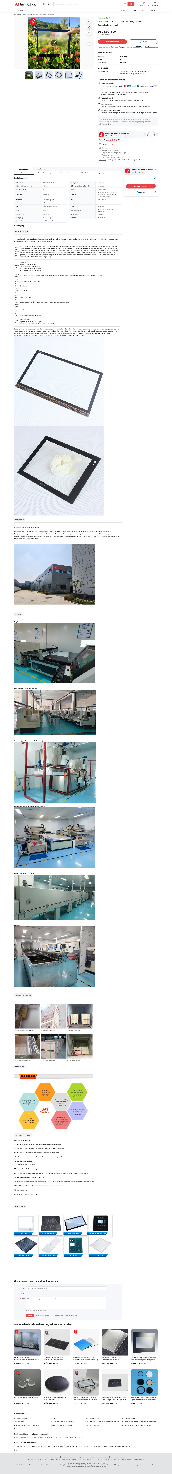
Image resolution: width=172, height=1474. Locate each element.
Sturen (30, 1315)
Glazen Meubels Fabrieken (55, 1446)
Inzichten (122, 1457)
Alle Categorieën (22, 10)
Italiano (74, 1459)
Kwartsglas (53, 1418)
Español (44, 1459)
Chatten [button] (144, 42)
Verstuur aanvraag (112, 42)
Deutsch (80, 1459)
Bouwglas (43, 14)
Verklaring (56, 1457)
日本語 (106, 1459)
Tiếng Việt (129, 1459)
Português (51, 1459)
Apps (142, 10)
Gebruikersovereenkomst (68, 1457)
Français (58, 1459)
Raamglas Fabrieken (73, 1446)
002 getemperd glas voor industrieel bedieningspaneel (102, 1422)
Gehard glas (51, 14)
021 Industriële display (21, 1418)
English (37, 1459)
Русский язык (66, 1459)
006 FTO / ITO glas (92, 1425)
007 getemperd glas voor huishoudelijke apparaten (137, 1425)
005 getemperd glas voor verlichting (61, 1425)
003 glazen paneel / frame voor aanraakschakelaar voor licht (140, 1422)
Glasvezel (87, 1446)
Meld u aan (102, 160)
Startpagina (17, 14)
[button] (115, 173)
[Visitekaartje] (155, 178)
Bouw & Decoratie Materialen (30, 14)
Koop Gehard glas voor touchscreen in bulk (117, 1446)
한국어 (100, 1459)
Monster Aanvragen (151, 47)
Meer (16, 1450)
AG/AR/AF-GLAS (19, 1422)
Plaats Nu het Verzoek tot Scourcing (65, 1315)
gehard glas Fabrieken (36, 1446)
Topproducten (114, 1457)
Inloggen (155, 5)
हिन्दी (111, 1459)
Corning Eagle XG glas (128, 1418)
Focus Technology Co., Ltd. (83, 1463)
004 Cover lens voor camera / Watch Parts (27, 1425)
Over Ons (49, 1457)
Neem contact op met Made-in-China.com (97, 1457)
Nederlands (88, 1459)
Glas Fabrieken (20, 1446)
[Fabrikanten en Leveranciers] (25, 4)
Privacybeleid (80, 1457)
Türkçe (123, 1459)
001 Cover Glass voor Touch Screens (61, 1422)
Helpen (134, 10)
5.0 (133, 172)
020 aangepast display (93, 1418)
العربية (94, 1459)
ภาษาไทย (116, 1459)
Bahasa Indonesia (139, 1459)
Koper (123, 10)
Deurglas (97, 1446)
